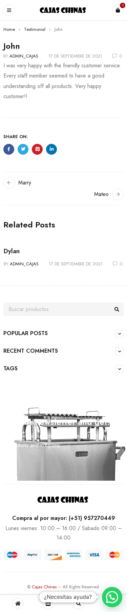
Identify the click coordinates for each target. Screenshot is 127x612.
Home (9, 29)
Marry (24, 183)
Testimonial (34, 29)
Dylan (12, 251)
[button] (112, 597)
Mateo (101, 194)
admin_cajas (23, 56)
